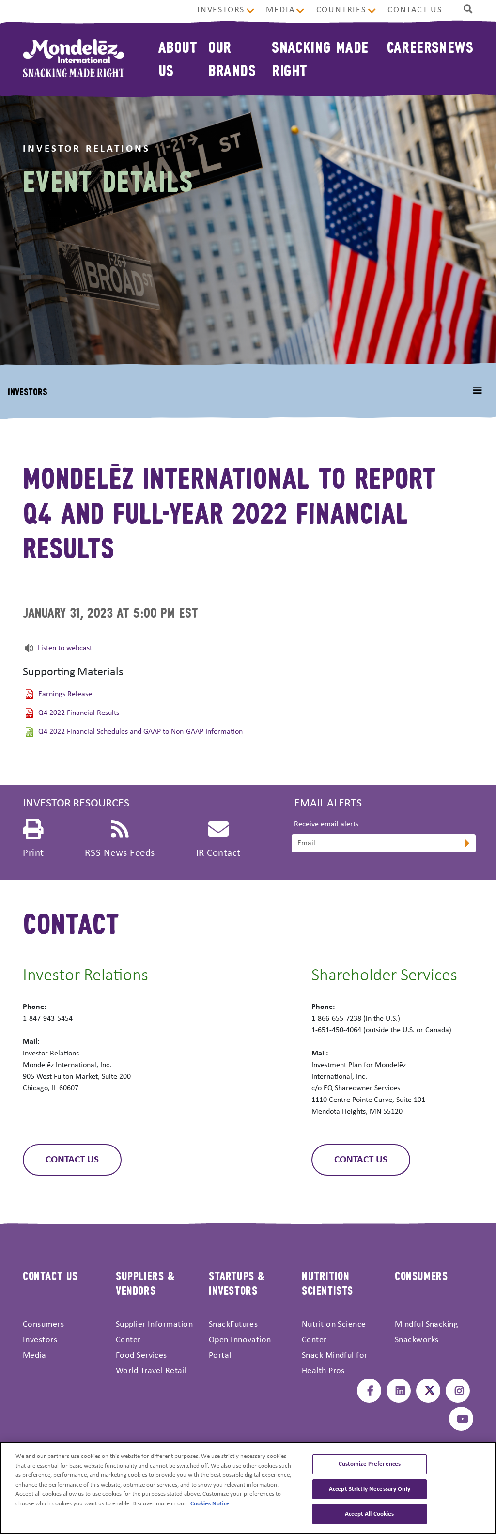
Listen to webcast (65, 648)
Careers (413, 46)
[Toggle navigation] (477, 391)
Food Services (141, 1355)
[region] (248, 1488)
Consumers (43, 1324)
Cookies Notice (210, 1504)
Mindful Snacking (426, 1324)
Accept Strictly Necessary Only (369, 1489)
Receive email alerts (326, 824)
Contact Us (415, 10)
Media (280, 10)
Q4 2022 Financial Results (78, 713)
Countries (341, 10)
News (456, 46)
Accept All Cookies (369, 1514)
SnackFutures (233, 1324)
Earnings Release (65, 694)
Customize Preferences (370, 1464)
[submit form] (466, 844)
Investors (221, 10)
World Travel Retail (151, 1371)
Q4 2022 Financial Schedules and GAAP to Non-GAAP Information (140, 732)
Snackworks (417, 1340)
